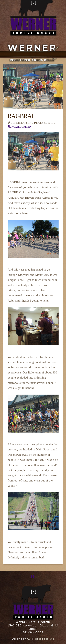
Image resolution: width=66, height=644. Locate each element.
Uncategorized (20, 126)
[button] (33, 54)
